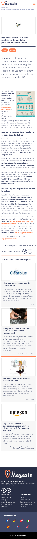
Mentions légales (25, 500)
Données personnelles (27, 502)
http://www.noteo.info (9, 239)
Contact (22, 497)
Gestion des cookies (26, 504)
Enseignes (4, 500)
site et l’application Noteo (24, 233)
